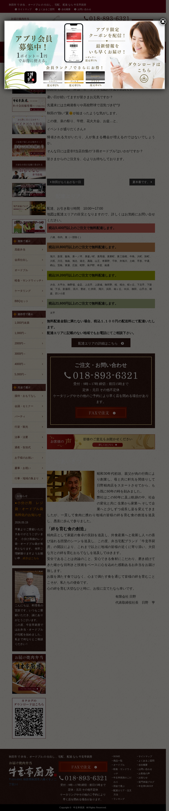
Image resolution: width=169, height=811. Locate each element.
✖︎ (163, 21)
